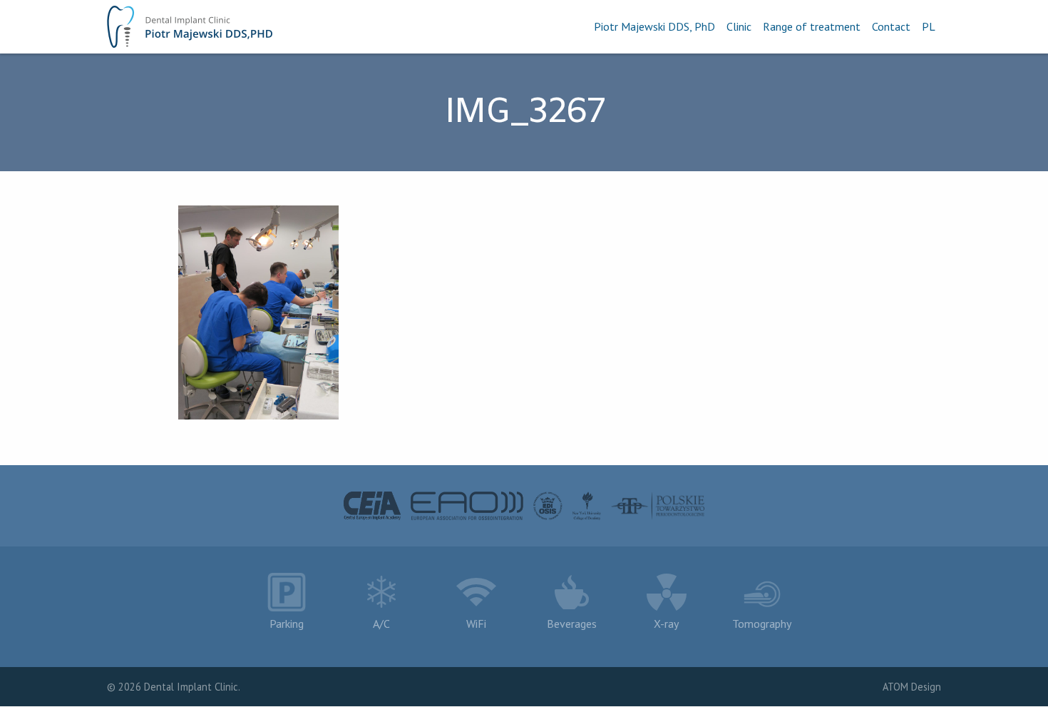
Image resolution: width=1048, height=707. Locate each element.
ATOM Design (912, 686)
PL (928, 26)
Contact (891, 26)
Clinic (738, 26)
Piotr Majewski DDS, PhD (654, 26)
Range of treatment (812, 26)
